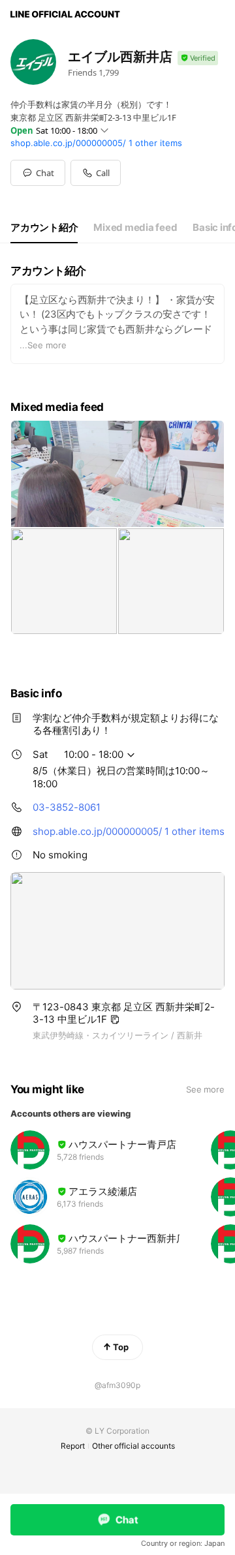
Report (73, 1446)
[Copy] (115, 1019)
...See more (43, 345)
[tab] (44, 227)
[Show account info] (198, 58)
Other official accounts (133, 1446)
